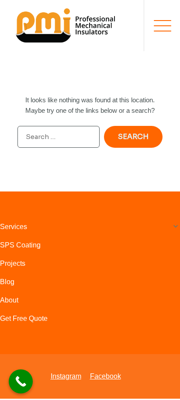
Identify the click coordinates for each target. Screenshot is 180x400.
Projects (12, 263)
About (9, 300)
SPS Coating (20, 245)
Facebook (105, 376)
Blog (7, 281)
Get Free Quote (24, 318)
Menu (157, 25)
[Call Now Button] (21, 381)
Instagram (66, 376)
